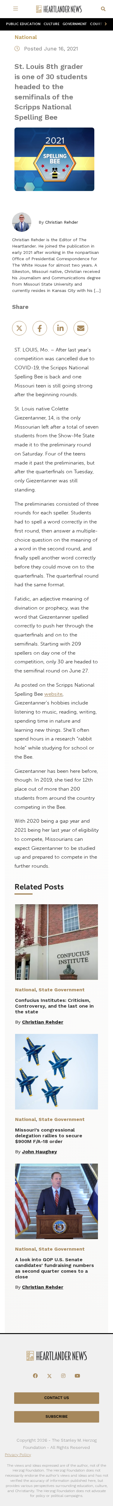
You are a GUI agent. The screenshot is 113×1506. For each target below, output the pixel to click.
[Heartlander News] (59, 9)
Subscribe (56, 1416)
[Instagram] (63, 1375)
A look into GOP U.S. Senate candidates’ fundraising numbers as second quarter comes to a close (54, 1268)
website (53, 694)
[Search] (103, 9)
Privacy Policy (18, 1454)
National (25, 37)
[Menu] (17, 9)
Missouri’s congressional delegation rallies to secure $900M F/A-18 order (48, 1135)
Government (75, 24)
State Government (62, 990)
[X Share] (20, 330)
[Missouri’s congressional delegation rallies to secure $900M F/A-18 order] (56, 1071)
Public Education (23, 24)
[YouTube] (77, 1375)
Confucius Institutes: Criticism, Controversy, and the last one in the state (54, 1006)
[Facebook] (35, 1375)
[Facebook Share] (40, 330)
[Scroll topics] (104, 24)
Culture (52, 24)
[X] (49, 1375)
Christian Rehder (61, 222)
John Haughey (39, 1152)
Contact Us (56, 1397)
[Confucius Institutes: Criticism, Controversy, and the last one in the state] (56, 942)
